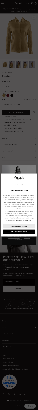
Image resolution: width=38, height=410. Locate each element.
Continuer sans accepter (18, 184)
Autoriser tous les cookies (19, 231)
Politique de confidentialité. (23, 220)
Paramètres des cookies (19, 226)
